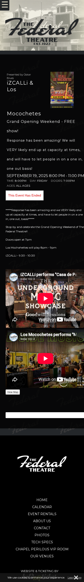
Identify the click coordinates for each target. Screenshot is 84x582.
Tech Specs (42, 542)
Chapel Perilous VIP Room (42, 549)
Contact (42, 528)
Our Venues (42, 556)
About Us (42, 521)
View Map (12, 392)
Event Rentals (42, 514)
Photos (42, 535)
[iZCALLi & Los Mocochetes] (62, 89)
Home (42, 500)
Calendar (42, 507)
